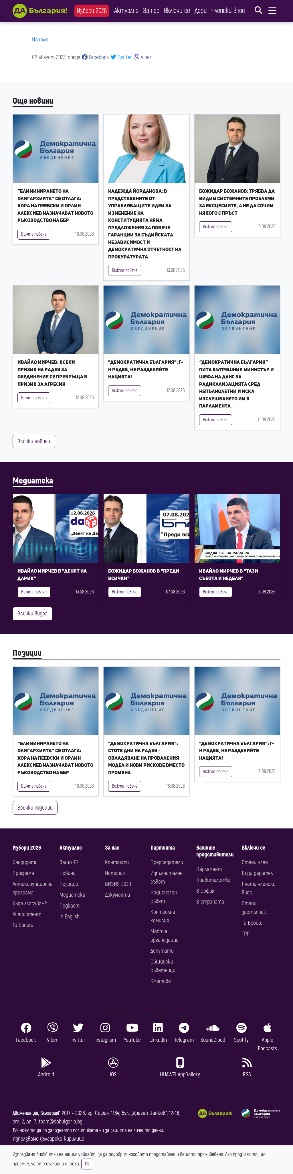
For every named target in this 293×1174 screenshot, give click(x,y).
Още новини (33, 101)
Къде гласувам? (30, 903)
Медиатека (33, 480)
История (115, 873)
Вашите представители (215, 851)
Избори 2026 (92, 11)
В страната (210, 901)
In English (70, 916)
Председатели (167, 862)
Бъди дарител (257, 873)
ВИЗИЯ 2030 (118, 884)
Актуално (126, 11)
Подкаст (70, 905)
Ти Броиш (23, 925)
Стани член (255, 862)
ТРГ (245, 933)
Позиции (27, 653)
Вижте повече (34, 234)
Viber (145, 57)
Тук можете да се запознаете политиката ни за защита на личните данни (88, 1130)
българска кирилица (62, 1138)
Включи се (177, 11)
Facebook (98, 57)
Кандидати (25, 862)
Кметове (161, 981)
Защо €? (69, 862)
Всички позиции (35, 807)
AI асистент (27, 914)
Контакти (117, 862)
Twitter (124, 57)
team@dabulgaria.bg (60, 1121)
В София (205, 890)
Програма (23, 873)
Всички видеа (32, 613)
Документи (117, 894)
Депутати (162, 950)
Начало (40, 39)
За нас (151, 11)
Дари (201, 11)
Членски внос (228, 11)
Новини (68, 873)
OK (87, 1164)
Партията (163, 847)
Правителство (213, 880)
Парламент (209, 869)
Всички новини (33, 441)
